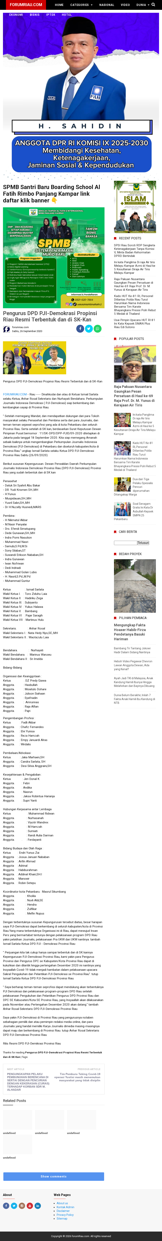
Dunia (141, 4)
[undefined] (17, 1120)
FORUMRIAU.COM (15, 394)
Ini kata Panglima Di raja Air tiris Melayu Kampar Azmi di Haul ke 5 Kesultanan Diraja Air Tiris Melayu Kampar (134, 267)
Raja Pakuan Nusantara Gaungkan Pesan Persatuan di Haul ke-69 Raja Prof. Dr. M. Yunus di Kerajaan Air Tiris (133, 284)
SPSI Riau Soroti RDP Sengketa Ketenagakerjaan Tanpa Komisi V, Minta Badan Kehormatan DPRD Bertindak (134, 251)
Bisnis (35, 14)
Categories (79, 4)
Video (125, 4)
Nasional (106, 4)
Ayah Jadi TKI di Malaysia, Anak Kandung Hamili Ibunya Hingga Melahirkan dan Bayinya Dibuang (134, 682)
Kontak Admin (65, 1207)
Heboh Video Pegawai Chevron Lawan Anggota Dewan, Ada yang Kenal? (133, 665)
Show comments (54, 1176)
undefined (9, 1133)
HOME (59, 4)
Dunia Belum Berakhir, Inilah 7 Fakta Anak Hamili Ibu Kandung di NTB (134, 699)
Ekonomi (16, 14)
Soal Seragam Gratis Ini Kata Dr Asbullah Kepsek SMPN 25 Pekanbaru (133, 511)
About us (62, 1203)
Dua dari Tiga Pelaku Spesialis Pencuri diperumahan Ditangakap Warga (133, 487)
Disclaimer (63, 1210)
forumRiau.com (80, 1236)
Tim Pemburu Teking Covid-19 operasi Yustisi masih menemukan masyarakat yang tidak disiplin (77, 1077)
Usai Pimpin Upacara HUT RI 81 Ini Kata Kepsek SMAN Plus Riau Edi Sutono (134, 323)
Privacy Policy (65, 1214)
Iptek (50, 14)
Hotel (67, 14)
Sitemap (62, 1218)
